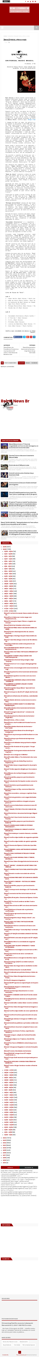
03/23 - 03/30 (9, 1107)
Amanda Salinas (32, 1355)
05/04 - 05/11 (8, 1092)
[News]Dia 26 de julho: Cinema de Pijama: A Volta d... (21, 898)
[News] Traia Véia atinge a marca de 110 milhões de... (20, 640)
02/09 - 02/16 (8, 1122)
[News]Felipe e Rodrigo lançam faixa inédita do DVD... (20, 636)
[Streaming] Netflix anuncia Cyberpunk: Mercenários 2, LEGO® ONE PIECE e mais (17, 1324)
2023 (4, 1140)
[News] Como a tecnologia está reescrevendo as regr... (21, 668)
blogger (21, 363)
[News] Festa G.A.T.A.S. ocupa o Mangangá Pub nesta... (20, 664)
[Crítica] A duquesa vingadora (14, 980)
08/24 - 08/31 (8, 596)
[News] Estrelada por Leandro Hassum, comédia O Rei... (20, 834)
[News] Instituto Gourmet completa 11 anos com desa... (20, 1027)
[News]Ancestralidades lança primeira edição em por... (20, 743)
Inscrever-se (29, 1167)
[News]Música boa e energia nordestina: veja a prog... (20, 958)
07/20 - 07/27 (9, 608)
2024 (5, 1138)
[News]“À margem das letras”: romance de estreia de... (19, 712)
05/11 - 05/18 (8, 1090)
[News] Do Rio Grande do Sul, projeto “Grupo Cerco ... (19, 747)
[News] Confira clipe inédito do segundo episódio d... (21, 838)
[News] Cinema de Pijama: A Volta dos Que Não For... (20, 846)
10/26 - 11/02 (8, 574)
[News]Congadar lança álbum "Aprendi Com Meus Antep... (19, 688)
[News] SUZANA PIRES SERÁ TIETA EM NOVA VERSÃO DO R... (21, 878)
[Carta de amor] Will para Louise (19, 465)
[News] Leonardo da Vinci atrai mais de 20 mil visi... (19, 894)
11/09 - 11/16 (8, 569)
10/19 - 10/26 (8, 576)
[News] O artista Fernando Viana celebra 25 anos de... (21, 614)
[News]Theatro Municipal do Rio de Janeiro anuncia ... (19, 632)
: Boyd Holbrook (7, 1345)
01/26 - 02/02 (8, 1127)
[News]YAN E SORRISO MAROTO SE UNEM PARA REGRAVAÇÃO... (19, 704)
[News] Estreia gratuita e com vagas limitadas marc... (20, 798)
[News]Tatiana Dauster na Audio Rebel (17, 970)
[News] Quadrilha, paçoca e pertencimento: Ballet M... (19, 778)
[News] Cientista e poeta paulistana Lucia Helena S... (18, 786)
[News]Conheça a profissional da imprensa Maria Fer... (19, 739)
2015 (4, 1160)
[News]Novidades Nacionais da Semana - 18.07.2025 (18, 727)
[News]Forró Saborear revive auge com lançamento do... (18, 618)
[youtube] (30, 1)
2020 (5, 1148)
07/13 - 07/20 (8, 611)
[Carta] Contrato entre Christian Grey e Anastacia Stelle (21, 474)
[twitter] (28, 1)
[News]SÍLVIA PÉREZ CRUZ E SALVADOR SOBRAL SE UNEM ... (20, 628)
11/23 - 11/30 (8, 564)
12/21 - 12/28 (8, 554)
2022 (4, 1143)
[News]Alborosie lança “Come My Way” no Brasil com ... (21, 930)
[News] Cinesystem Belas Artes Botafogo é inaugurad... (19, 731)
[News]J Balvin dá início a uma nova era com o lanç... (20, 700)
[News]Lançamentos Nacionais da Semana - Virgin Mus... (19, 716)
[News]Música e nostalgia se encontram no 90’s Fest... (20, 950)
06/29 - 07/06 (9, 1073)
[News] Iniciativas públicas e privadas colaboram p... (21, 1023)
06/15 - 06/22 (8, 1078)
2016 (4, 1158)
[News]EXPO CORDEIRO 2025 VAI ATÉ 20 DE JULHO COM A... (20, 995)
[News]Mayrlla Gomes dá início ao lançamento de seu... (20, 999)
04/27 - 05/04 (9, 1095)
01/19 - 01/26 (8, 1130)
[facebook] (26, 1)
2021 (4, 1145)
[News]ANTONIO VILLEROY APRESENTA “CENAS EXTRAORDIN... (19, 946)
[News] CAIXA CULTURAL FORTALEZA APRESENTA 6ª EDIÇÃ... (21, 652)
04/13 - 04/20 (9, 1100)
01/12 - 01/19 (8, 1132)
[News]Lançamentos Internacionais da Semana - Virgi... (20, 672)
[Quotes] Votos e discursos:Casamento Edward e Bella (21, 456)
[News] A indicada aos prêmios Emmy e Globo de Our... (21, 973)
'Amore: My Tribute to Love (10, 1342)
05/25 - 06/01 (8, 1085)
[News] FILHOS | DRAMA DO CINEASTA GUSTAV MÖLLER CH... (19, 830)
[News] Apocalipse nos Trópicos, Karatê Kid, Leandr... (19, 1039)
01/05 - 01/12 (8, 1135)
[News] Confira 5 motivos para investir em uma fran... (20, 1015)
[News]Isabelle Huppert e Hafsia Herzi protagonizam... (17, 987)
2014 (4, 1163)
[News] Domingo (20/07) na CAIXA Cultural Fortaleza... (19, 962)
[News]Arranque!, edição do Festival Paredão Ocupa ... (20, 1035)
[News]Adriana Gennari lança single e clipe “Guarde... (19, 660)
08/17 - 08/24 (8, 598)
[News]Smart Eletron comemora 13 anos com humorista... (19, 926)
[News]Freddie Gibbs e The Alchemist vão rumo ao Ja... (20, 758)
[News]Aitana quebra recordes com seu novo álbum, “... (20, 676)
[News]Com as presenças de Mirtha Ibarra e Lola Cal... (21, 735)
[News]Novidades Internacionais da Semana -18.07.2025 (19, 708)
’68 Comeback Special (28, 1345)
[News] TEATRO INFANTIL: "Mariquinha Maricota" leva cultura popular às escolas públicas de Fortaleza (19, 523)
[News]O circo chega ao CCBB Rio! (16, 755)
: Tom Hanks (16, 1345)
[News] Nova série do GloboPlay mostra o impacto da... (18, 762)
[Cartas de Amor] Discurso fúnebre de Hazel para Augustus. (22, 484)
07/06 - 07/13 (8, 1070)
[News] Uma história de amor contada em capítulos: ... (18, 954)
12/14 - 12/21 (8, 556)
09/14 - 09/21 (8, 589)
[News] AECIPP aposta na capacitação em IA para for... (21, 983)
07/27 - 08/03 (9, 606)
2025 (4, 549)
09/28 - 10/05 (8, 584)
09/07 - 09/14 (8, 591)
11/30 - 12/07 (8, 561)
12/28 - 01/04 (8, 551)
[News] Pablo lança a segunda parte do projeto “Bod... (20, 766)
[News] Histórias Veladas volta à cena (17, 625)
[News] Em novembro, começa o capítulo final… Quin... (20, 794)
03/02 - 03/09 (9, 1115)
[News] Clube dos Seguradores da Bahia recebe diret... (20, 966)
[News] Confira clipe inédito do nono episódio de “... (21, 1011)
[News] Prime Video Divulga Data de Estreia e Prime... (19, 977)
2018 (4, 1153)
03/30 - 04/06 (9, 1105)
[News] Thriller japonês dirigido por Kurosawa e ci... (20, 770)
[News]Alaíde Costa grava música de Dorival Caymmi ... (19, 751)
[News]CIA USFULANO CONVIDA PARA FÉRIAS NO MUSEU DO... (20, 1062)
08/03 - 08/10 (8, 603)
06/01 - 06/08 (8, 1082)
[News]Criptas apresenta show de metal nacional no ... (18, 914)
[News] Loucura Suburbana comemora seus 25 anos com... (20, 806)
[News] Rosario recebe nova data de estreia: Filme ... (19, 874)
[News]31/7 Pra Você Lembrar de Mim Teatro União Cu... (19, 902)
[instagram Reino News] (33, 1)
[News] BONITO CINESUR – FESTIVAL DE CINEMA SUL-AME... (19, 882)
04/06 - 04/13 (9, 1102)
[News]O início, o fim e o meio (14, 720)
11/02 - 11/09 (8, 571)
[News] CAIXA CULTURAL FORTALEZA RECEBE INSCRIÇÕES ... (18, 922)
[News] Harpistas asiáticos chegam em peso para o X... (19, 802)
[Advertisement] (12, 425)
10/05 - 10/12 (8, 581)
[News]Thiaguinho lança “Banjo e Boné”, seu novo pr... (19, 918)
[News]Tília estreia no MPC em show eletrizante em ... (20, 906)
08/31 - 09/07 (8, 594)
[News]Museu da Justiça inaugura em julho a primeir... (19, 774)
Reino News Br (15, 401)
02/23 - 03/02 (9, 1117)
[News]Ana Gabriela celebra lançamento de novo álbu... (19, 644)
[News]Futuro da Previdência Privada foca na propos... (20, 723)
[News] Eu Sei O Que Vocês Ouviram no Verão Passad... (19, 818)
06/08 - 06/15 (8, 1080)
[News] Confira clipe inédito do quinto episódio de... (20, 842)
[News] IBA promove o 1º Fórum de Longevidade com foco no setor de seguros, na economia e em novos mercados (23, 446)
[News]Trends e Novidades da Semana (17, 1051)
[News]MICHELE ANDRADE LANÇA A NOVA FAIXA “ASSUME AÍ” (19, 680)
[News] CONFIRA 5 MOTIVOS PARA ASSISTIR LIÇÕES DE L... (21, 870)
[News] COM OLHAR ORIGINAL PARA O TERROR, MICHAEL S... (19, 858)
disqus (28, 363)
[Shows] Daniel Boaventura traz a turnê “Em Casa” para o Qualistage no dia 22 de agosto (23, 493)
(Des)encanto (24, 1342)
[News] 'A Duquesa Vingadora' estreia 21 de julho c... (21, 1047)
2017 (4, 1155)
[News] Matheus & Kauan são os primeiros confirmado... (18, 910)
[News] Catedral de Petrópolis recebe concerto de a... (20, 782)
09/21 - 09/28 (8, 586)
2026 (4, 547)
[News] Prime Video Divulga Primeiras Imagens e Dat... (21, 1007)
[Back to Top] (19, 1352)
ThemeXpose (12, 1355)
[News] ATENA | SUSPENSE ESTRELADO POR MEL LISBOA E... (19, 854)
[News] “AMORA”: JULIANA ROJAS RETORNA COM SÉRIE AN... (20, 866)
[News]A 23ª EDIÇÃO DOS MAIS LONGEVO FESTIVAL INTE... (21, 934)
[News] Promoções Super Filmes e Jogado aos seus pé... (20, 622)
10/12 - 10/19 (8, 579)
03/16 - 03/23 (8, 1110)
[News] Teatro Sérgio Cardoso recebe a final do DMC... (20, 1066)
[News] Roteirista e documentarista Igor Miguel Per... (20, 814)
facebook (34, 363)
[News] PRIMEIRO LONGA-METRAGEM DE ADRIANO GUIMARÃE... (20, 850)
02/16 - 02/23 (8, 1120)
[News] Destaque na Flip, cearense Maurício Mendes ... (19, 790)
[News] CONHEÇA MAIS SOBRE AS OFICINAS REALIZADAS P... (18, 826)
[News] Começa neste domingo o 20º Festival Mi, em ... (21, 890)
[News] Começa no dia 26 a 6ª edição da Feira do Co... (21, 692)
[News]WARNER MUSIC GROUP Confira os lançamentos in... (18, 648)
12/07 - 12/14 (8, 559)
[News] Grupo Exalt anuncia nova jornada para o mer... (21, 1058)
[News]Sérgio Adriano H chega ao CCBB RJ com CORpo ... (20, 1019)
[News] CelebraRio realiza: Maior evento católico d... (21, 1003)
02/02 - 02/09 (9, 1125)
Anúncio (10, 1167)
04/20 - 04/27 (9, 1097)
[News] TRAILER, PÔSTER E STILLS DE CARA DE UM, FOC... (20, 810)
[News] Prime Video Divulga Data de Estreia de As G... (21, 862)
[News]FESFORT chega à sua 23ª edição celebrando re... (17, 1054)
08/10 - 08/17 (8, 601)
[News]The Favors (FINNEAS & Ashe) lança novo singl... (20, 1043)
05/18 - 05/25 (8, 1087)
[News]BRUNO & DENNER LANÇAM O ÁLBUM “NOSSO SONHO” (18, 684)
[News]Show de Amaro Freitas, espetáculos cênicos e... (19, 1031)
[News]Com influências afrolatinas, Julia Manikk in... (21, 696)
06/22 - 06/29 (9, 1075)
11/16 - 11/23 (8, 566)
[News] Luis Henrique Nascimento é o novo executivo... (18, 991)
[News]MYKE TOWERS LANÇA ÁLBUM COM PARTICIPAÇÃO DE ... (18, 656)
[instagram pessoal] (35, 1)
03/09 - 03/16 (8, 1112)
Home (5, 36)
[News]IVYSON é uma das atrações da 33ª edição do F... (21, 938)
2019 (4, 1150)
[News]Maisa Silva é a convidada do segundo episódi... (19, 942)
